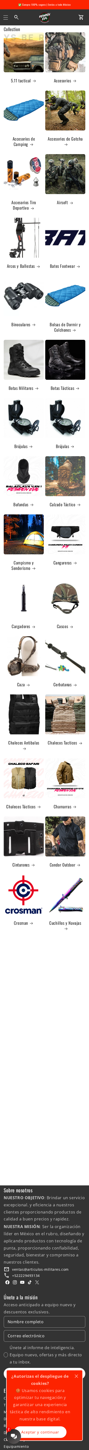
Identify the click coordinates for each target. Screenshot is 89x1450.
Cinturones (21, 865)
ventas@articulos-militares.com (40, 1269)
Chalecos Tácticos (20, 806)
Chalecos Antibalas (23, 743)
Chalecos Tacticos (62, 742)
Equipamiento (16, 1446)
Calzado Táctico (62, 504)
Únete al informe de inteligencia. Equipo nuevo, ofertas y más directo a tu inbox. (46, 1355)
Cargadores (21, 626)
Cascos (62, 626)
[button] (5, 17)
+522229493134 (26, 1275)
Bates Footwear (62, 266)
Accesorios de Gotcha (65, 139)
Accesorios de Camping (24, 141)
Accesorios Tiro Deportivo (23, 205)
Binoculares (20, 324)
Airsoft (62, 202)
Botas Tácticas (62, 388)
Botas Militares (21, 388)
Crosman (21, 923)
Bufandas (20, 504)
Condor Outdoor (62, 865)
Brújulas (21, 446)
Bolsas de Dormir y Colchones (65, 327)
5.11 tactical (21, 80)
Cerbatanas (62, 684)
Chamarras (62, 806)
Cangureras (62, 562)
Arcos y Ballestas (21, 266)
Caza (21, 684)
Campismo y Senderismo (22, 565)
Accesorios (62, 80)
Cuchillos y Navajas (65, 923)
